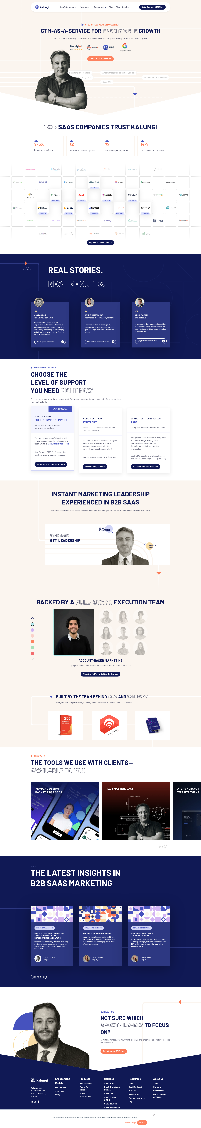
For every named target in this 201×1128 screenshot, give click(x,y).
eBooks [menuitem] (132, 1091)
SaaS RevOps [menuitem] (110, 1104)
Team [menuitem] (155, 1083)
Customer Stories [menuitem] (137, 1098)
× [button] (154, 1114)
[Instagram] (35, 1102)
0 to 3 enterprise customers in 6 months (147, 341)
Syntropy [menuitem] (59, 1091)
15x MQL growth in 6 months (45, 341)
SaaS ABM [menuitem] (109, 1083)
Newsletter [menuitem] (134, 1094)
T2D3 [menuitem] (57, 1095)
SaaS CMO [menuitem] (109, 1093)
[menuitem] (68, 7)
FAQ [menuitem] (130, 1102)
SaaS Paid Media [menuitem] (112, 1107)
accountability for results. (59, 444)
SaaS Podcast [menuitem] (135, 1087)
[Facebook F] (38, 1102)
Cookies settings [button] (130, 1123)
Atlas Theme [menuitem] (86, 1083)
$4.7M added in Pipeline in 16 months (98, 341)
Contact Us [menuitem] (158, 1091)
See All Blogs (39, 977)
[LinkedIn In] (32, 1102)
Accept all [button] (142, 1123)
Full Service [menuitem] (60, 1088)
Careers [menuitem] (157, 1087)
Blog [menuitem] (131, 1083)
